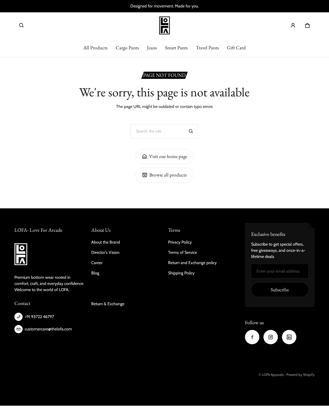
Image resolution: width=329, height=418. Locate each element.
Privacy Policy (180, 242)
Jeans (152, 47)
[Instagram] (270, 337)
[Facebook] (252, 337)
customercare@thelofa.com (48, 329)
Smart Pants (176, 47)
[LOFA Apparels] (164, 25)
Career (97, 262)
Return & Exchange (107, 303)
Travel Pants (207, 47)
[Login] (293, 25)
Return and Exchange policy (192, 262)
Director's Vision (105, 252)
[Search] (191, 131)
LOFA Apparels (273, 375)
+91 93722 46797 (39, 316)
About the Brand (105, 242)
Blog (95, 273)
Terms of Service (182, 252)
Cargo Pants (127, 47)
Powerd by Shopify (300, 375)
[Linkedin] (289, 337)
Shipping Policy (181, 273)
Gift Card (236, 47)
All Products (95, 47)
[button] (21, 25)
